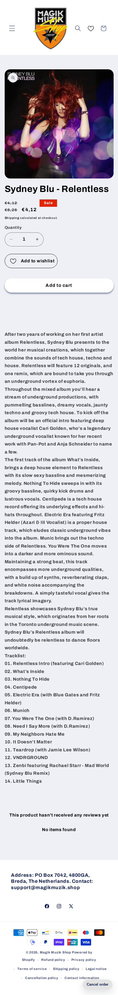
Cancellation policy (41, 978)
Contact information (81, 978)
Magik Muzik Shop (55, 952)
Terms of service (32, 969)
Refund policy (53, 960)
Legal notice (96, 969)
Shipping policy (66, 969)
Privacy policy (83, 960)
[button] (12, 28)
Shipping (12, 217)
